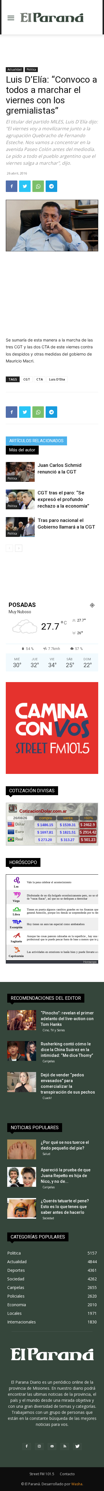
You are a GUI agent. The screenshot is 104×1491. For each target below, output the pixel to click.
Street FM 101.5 (41, 1473)
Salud (46, 1154)
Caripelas (48, 1061)
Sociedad (48, 1218)
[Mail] (52, 1446)
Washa (76, 1484)
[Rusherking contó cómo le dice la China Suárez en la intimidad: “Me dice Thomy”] (21, 1051)
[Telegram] (51, 186)
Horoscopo (89, 962)
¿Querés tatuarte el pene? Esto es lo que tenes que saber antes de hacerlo (65, 1207)
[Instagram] (39, 1446)
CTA (39, 379)
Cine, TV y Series (53, 1030)
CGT (26, 379)
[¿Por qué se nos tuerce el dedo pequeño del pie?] (21, 1149)
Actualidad (15, 69)
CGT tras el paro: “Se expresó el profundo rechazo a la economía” (63, 499)
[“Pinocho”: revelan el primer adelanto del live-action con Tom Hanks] (21, 1020)
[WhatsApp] (38, 186)
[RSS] (64, 1446)
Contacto (67, 1473)
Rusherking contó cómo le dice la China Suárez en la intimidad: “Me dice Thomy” (67, 1050)
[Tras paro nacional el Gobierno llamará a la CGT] (20, 527)
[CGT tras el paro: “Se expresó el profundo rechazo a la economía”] (20, 499)
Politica (31, 69)
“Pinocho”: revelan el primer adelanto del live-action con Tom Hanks (67, 1019)
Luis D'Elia (57, 379)
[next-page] (18, 548)
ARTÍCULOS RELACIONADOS (36, 440)
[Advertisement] (52, 44)
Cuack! (47, 1098)
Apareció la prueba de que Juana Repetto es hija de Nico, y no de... (65, 1176)
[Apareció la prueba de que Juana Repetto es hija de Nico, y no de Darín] (21, 1177)
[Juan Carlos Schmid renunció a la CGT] (20, 472)
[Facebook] (11, 186)
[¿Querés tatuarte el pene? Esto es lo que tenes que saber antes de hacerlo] (21, 1208)
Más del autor (22, 450)
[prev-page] (9, 548)
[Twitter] (25, 186)
